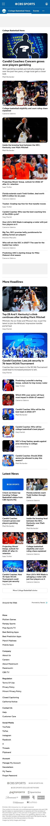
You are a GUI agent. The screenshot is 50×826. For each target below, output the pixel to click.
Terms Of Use (8, 683)
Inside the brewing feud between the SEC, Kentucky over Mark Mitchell (25, 134)
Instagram (6, 735)
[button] (3, 4)
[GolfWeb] (32, 802)
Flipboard (6, 752)
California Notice (9, 702)
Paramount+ (7, 668)
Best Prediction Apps (11, 636)
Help (4, 712)
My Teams (6, 771)
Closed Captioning (10, 697)
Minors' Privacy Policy (11, 691)
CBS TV (5, 672)
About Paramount (10, 664)
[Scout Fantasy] (18, 802)
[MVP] (41, 796)
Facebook (6, 740)
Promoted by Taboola (38, 603)
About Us (6, 655)
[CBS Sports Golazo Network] (25, 787)
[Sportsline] (34, 792)
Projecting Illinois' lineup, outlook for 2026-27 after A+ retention (25, 171)
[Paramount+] (11, 797)
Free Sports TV (9, 628)
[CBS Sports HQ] (36, 783)
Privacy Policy (8, 687)
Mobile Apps (8, 645)
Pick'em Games (9, 619)
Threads (5, 748)
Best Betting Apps (10, 632)
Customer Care (9, 716)
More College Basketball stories (25, 590)
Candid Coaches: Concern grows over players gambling (25, 53)
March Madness (9, 641)
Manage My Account (11, 763)
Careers (5, 660)
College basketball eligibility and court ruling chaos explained (25, 98)
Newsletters (7, 767)
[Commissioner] (27, 796)
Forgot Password (9, 775)
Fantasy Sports (8, 624)
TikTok (5, 731)
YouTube (6, 727)
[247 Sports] (17, 792)
